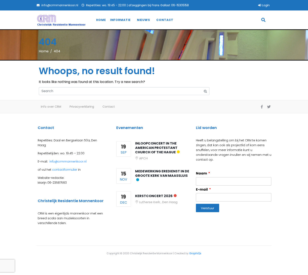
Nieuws (143, 20)
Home (101, 20)
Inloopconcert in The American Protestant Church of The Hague (156, 148)
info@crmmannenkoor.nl (68, 161)
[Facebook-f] (261, 106)
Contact (164, 20)
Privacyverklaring (82, 107)
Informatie (120, 20)
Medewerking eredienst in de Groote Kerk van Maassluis (162, 173)
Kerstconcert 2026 (154, 196)
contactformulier (64, 170)
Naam (202, 173)
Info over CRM (51, 107)
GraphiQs (195, 253)
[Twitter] (268, 106)
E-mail (202, 189)
